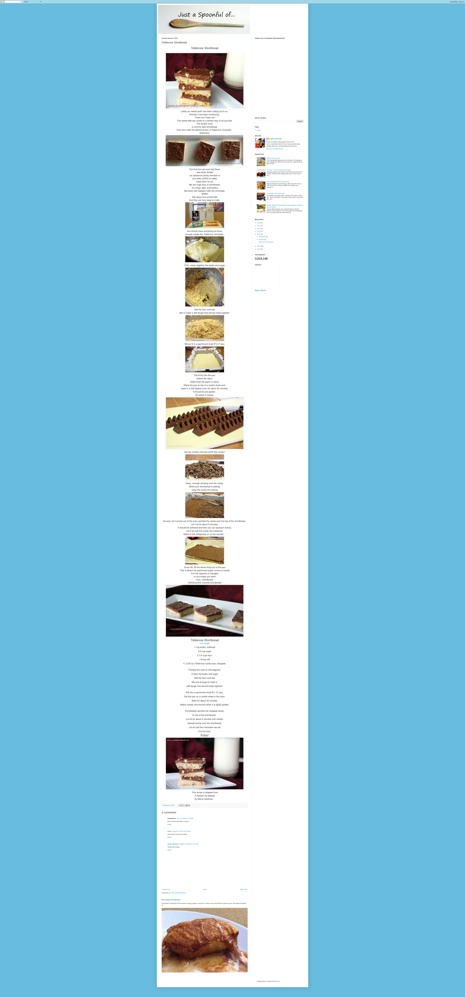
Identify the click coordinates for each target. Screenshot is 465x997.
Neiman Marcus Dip (273, 158)
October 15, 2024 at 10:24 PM (189, 844)
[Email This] (179, 805)
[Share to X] (184, 805)
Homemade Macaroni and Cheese (278, 182)
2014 (259, 231)
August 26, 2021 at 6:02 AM (181, 831)
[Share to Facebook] (186, 805)
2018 (259, 223)
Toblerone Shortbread (266, 242)
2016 (259, 228)
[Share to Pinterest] (189, 805)
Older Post (243, 889)
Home (205, 889)
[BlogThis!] (182, 805)
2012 (259, 246)
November (262, 236)
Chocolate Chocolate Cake (275, 193)
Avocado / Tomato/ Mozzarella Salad (279, 170)
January (261, 239)
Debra (169, 831)
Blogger (277, 981)
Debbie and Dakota (275, 139)
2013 (259, 234)
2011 (259, 249)
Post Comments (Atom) (178, 893)
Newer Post (166, 889)
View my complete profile (274, 149)
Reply (169, 824)
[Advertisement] (279, 97)
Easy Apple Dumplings (171, 900)
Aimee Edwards (172, 844)
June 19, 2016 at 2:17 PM (185, 818)
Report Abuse (260, 290)
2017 (259, 226)
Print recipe (205, 643)
